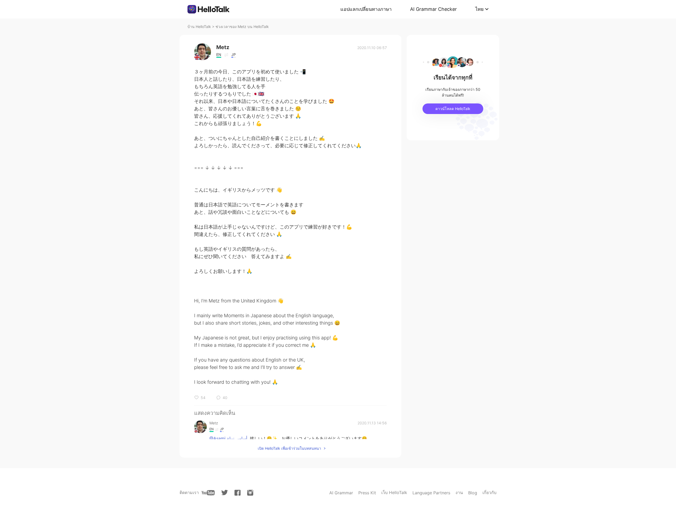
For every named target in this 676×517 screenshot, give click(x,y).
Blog (472, 492)
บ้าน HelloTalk (199, 26)
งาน (459, 492)
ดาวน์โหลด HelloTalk (452, 108)
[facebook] (237, 493)
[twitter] (224, 492)
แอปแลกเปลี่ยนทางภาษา (366, 9)
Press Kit (367, 492)
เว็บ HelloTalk (394, 492)
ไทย (479, 9)
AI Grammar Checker (433, 9)
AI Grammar (341, 492)
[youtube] (208, 492)
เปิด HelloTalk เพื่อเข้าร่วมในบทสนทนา (289, 448)
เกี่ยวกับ (489, 492)
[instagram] (250, 493)
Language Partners (431, 492)
